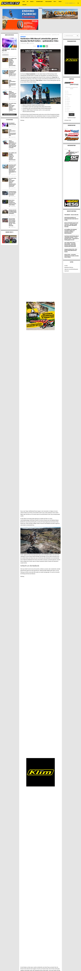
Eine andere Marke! (70, 111)
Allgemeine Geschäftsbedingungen (71, 269)
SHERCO (68, 99)
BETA (67, 92)
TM (67, 96)
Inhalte (31, 1)
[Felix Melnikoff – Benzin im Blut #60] (9, 43)
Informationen (39, 1)
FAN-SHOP (24, 4)
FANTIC (67, 109)
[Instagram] (69, 3)
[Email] (72, 3)
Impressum (66, 270)
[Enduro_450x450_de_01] (40, 316)
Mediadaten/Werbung (68, 267)
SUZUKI (67, 104)
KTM (67, 91)
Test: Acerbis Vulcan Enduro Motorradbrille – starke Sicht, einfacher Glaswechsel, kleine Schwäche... (12, 107)
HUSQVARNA (69, 94)
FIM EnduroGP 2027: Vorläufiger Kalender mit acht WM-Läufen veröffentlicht (12, 212)
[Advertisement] (71, 181)
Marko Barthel (24, 43)
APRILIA (68, 108)
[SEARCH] (77, 35)
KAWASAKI (68, 106)
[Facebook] (66, 3)
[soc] (71, 161)
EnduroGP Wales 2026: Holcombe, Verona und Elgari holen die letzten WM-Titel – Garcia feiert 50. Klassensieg (12, 222)
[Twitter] (67, 3)
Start (23, 1)
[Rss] (73, 3)
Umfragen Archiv (67, 120)
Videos (60, 1)
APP (27, 1)
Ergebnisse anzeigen (72, 117)
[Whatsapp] (75, 3)
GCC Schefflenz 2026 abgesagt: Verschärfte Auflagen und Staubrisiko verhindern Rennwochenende (12, 62)
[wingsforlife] (71, 154)
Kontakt (66, 265)
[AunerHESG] (71, 206)
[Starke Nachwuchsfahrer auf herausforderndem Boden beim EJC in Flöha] (5, 82)
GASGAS (68, 98)
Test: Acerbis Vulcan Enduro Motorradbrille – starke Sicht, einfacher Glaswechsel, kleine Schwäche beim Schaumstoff (12, 182)
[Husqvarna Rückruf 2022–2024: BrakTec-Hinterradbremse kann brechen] (5, 193)
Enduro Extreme (23, 36)
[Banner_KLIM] (71, 73)
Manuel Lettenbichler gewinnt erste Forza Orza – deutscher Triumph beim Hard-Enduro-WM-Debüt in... (12, 95)
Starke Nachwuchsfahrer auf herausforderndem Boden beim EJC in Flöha (12, 83)
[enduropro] (71, 135)
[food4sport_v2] (71, 132)
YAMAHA (68, 101)
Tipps (54, 1)
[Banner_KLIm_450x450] (40, 772)
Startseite (22, 34)
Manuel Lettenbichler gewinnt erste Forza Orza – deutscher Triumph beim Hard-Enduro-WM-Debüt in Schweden (12, 144)
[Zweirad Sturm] (71, 140)
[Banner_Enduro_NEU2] (20, 9)
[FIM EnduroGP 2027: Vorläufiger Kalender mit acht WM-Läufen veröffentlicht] (5, 212)
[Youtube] (70, 3)
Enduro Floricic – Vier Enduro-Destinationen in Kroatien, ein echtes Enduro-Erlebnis (12, 203)
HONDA (67, 103)
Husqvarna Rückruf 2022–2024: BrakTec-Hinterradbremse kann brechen (12, 193)
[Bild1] (60, 9)
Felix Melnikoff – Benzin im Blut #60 (9, 50)
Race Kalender (48, 1)
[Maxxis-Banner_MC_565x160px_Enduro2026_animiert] (20, 20)
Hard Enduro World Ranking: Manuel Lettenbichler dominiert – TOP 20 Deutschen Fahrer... (12, 73)
